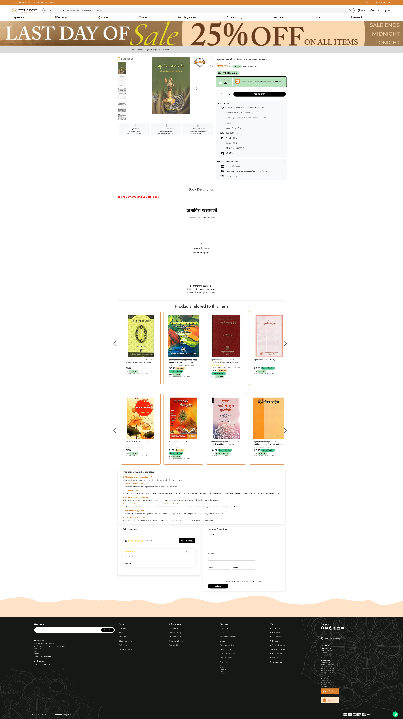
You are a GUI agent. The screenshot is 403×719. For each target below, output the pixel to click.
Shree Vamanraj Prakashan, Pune (249, 108)
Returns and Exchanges (236, 171)
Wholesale (275, 641)
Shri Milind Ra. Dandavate (222, 447)
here (176, 514)
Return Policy (175, 633)
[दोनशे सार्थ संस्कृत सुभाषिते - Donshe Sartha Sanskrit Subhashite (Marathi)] (226, 439)
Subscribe (107, 630)
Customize (275, 633)
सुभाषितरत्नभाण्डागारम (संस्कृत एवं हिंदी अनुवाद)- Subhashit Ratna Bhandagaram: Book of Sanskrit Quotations (183, 362)
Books (140, 50)
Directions (324, 658)
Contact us (379, 2)
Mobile (235, 568)
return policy (275, 493)
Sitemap (274, 658)
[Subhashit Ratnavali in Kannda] (183, 439)
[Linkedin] (338, 629)
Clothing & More (126, 641)
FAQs (222, 633)
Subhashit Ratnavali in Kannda (180, 442)
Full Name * (212, 553)
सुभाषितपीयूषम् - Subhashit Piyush (266, 360)
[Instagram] (334, 629)
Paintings (123, 645)
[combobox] (206, 10)
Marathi (166, 50)
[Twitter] (326, 629)
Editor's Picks (226, 658)
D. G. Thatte (132, 365)
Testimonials (225, 649)
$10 (225, 82)
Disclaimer (174, 628)
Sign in (367, 2)
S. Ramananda (175, 447)
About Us (224, 628)
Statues (122, 628)
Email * (210, 568)
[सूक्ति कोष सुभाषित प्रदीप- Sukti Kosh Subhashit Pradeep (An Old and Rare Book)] (269, 439)
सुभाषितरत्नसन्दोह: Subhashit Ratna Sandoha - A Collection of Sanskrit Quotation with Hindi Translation (224, 362)
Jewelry (122, 637)
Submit (218, 586)
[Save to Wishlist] (212, 60)
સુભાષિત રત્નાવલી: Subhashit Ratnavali (140, 442)
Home (133, 50)
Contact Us (275, 628)
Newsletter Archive (228, 637)
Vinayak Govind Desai (241, 113)
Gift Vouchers (276, 654)
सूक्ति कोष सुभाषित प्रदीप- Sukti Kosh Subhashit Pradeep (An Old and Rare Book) (268, 444)
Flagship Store (326, 648)
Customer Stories (227, 654)
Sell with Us (275, 637)
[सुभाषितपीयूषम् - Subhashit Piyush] (269, 357)
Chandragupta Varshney (272, 447)
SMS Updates (276, 662)
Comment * (212, 534)
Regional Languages (153, 50)
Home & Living (125, 649)
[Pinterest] (330, 629)
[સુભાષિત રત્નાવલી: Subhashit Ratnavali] (140, 439)
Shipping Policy (176, 641)
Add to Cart (259, 94)
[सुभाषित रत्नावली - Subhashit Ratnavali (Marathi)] (122, 68)
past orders (194, 514)
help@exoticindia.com (231, 507)
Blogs (222, 641)
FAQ (389, 2)
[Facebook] (322, 629)
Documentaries (227, 645)
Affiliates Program (278, 645)
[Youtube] (343, 629)
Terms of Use (247, 581)
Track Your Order (277, 649)
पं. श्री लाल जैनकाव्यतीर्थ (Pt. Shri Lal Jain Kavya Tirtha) (226, 368)
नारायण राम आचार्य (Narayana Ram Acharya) (183, 365)
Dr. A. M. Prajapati (134, 447)
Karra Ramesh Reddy (263, 365)
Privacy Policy (258, 581)
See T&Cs (138, 133)
